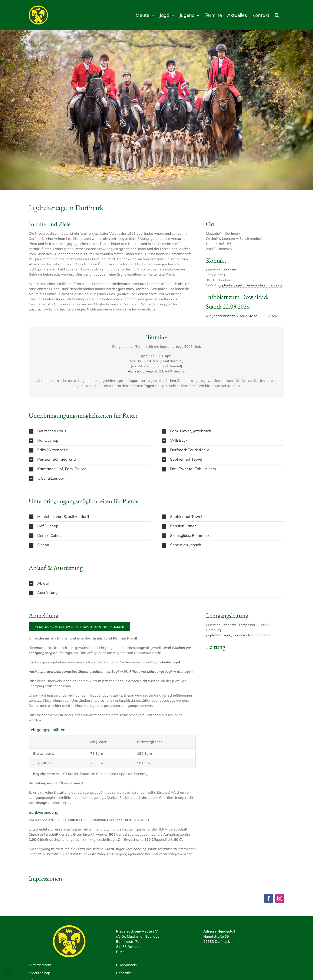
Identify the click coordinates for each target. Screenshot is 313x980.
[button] (277, 15)
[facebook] (268, 898)
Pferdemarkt (41, 965)
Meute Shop (40, 973)
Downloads (128, 965)
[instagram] (279, 898)
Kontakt (125, 973)
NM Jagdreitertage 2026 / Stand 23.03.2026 (241, 316)
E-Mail (121, 952)
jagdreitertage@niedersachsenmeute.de (250, 285)
